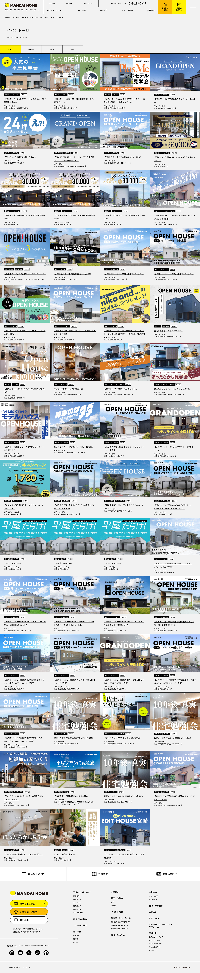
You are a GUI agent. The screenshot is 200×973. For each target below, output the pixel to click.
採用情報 (69, 3)
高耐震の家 (77, 906)
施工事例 (82, 10)
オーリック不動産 (155, 943)
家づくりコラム (118, 935)
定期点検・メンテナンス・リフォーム (161, 925)
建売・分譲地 (117, 898)
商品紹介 (103, 10)
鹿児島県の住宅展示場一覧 (120, 922)
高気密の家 (77, 903)
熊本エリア (36, 932)
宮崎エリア (27, 932)
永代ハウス (153, 950)
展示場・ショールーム (121, 918)
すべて (10, 49)
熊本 (73, 49)
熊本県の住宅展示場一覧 (119, 925)
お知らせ (153, 912)
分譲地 (113, 906)
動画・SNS (154, 918)
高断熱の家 (77, 909)
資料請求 (151, 10)
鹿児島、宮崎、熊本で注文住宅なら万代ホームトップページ (27, 17)
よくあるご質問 (80, 925)
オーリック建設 (154, 940)
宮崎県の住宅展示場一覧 (119, 929)
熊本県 (75, 942)
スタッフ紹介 (153, 896)
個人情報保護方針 (15, 967)
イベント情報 (127, 10)
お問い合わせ (88, 3)
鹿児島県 (76, 935)
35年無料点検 (78, 913)
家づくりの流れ (80, 919)
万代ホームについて (55, 10)
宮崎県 (75, 939)
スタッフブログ (156, 906)
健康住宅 (76, 896)
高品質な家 (77, 899)
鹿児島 (31, 49)
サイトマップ (27, 967)
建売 (112, 902)
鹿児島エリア (17, 932)
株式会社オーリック (156, 937)
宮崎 (52, 49)
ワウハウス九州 (154, 947)
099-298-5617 (137, 3)
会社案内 (52, 3)
